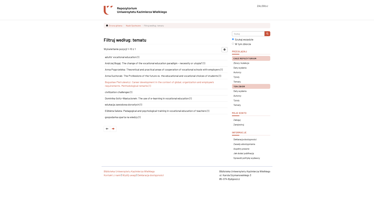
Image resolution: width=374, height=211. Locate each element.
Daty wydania (239, 67)
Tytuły (236, 76)
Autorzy (237, 72)
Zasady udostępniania (244, 144)
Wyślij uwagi (129, 175)
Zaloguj (237, 119)
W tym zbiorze (243, 44)
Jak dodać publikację (243, 153)
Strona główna (115, 25)
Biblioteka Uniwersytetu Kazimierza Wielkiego (129, 171)
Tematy (237, 81)
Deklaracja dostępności (245, 139)
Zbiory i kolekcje (241, 63)
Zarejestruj (238, 124)
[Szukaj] (267, 33)
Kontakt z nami (112, 175)
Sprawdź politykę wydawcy (246, 157)
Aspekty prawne (241, 148)
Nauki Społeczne (133, 25)
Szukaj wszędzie (244, 39)
